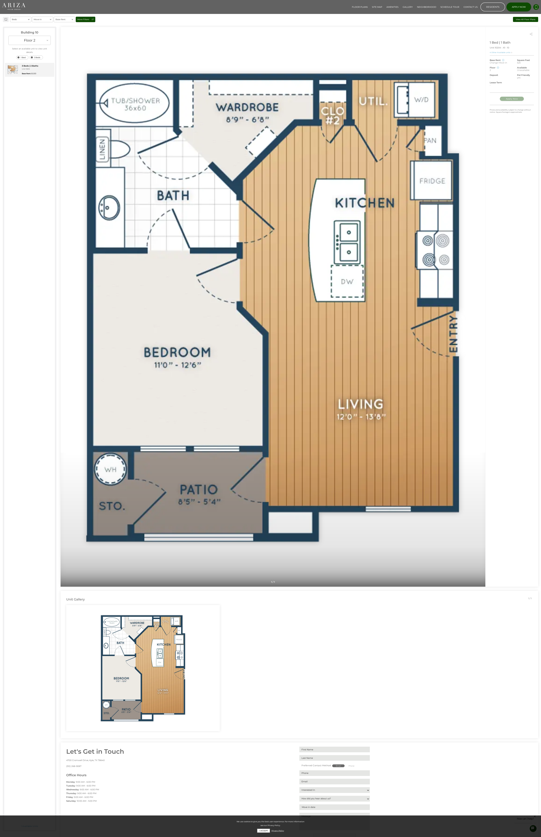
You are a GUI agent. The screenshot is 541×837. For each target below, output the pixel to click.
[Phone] (536, 7)
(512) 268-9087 (73, 766)
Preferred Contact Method (316, 765)
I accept (263, 831)
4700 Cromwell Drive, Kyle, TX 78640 (85, 760)
